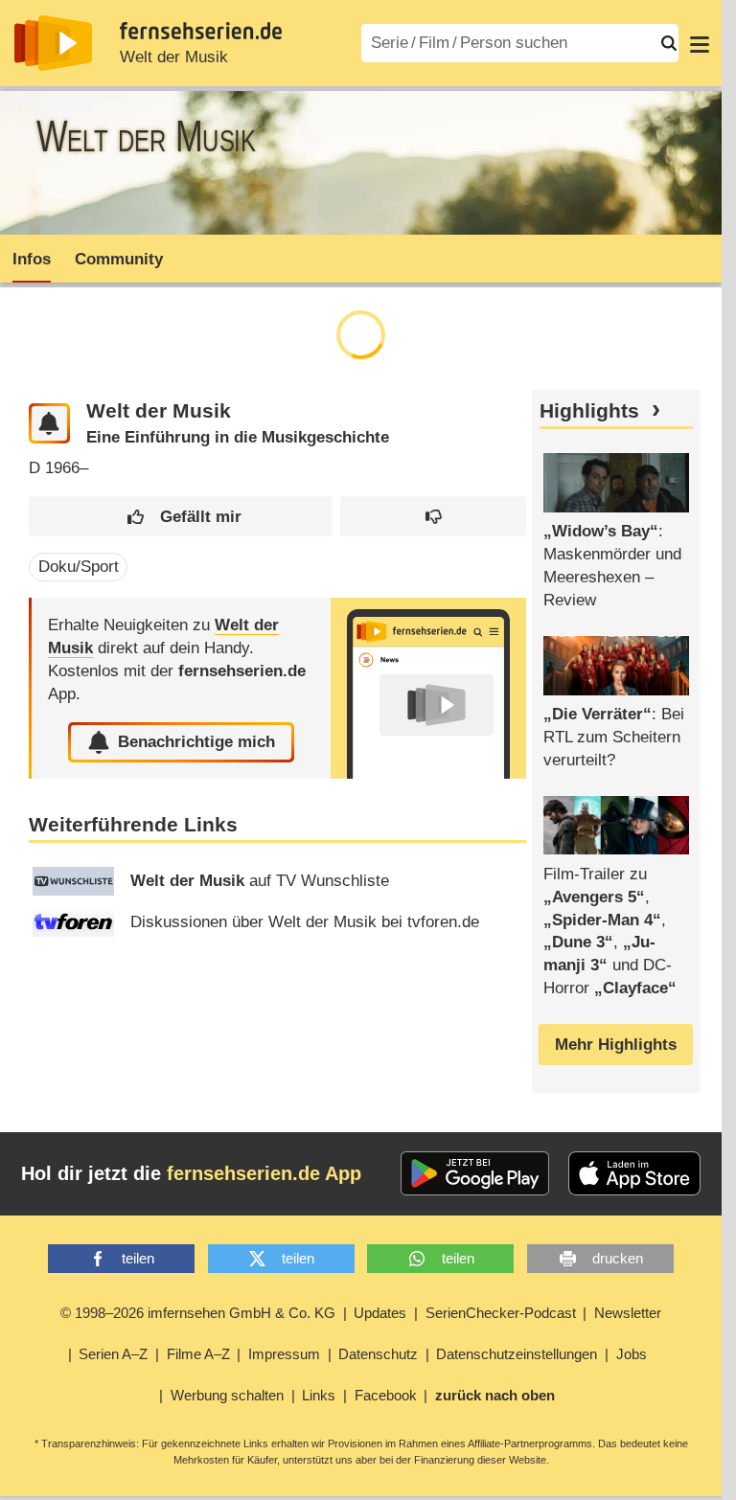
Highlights (589, 410)
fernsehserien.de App (264, 1173)
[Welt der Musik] (428, 688)
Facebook (386, 1395)
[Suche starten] (669, 43)
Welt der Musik (174, 57)
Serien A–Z (113, 1354)
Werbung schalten (227, 1395)
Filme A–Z (198, 1354)
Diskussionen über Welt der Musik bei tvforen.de (304, 922)
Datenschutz (378, 1354)
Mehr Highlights (616, 1044)
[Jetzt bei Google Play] (475, 1173)
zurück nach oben (495, 1395)
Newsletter (627, 1313)
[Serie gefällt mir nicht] (433, 516)
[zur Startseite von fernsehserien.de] (53, 43)
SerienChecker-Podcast (501, 1313)
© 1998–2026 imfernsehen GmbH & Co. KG (197, 1313)
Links (318, 1395)
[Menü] (699, 43)
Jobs (631, 1354)
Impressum (284, 1354)
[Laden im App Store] (634, 1173)
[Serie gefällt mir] (180, 516)
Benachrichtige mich (196, 742)
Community (119, 259)
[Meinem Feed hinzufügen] (49, 424)
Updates (380, 1313)
